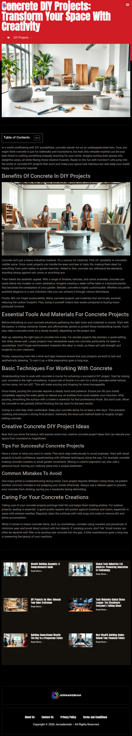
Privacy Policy (68, 717)
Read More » (36, 571)
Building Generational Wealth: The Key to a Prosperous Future (47, 636)
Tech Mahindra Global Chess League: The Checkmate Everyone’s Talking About (110, 602)
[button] (127, 4)
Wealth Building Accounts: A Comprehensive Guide (45, 565)
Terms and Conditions (95, 717)
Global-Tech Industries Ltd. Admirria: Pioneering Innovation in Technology (112, 567)
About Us (30, 717)
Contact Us (48, 717)
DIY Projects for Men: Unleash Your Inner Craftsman (46, 601)
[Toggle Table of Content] (35, 138)
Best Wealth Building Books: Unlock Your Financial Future (110, 636)
